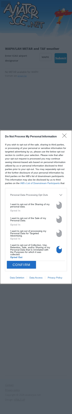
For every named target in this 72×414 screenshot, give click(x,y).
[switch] (59, 205)
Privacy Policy (55, 277)
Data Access (36, 277)
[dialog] (36, 207)
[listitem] (36, 195)
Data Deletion (17, 277)
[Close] (65, 137)
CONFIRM (21, 265)
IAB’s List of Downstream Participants (40, 183)
